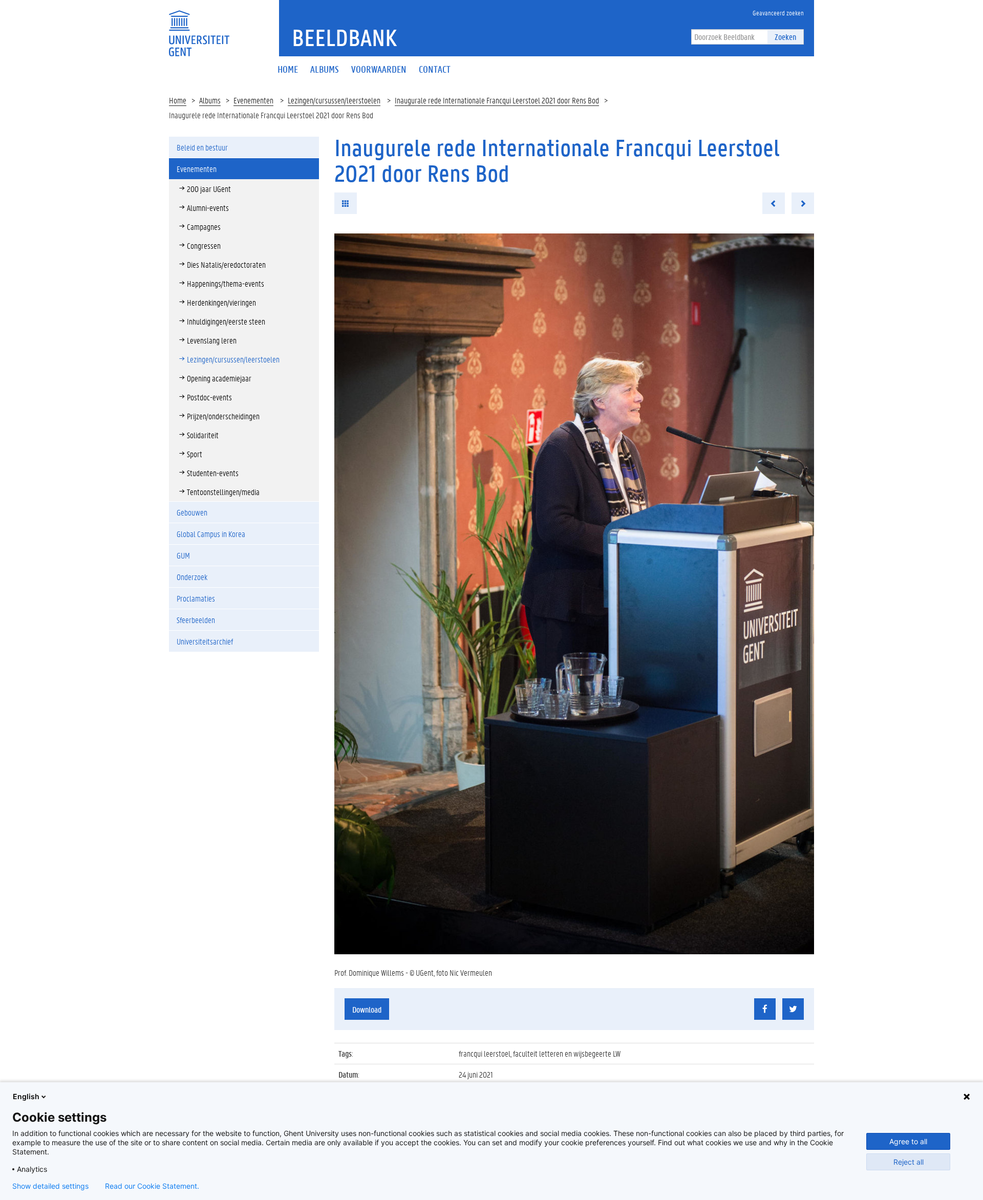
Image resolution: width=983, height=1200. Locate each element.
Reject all (908, 1162)
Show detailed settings (50, 1186)
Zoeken (785, 36)
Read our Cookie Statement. (152, 1186)
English (26, 1096)
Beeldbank (344, 37)
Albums (210, 100)
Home (177, 100)
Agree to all (908, 1141)
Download (366, 1009)
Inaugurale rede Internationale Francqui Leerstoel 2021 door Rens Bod (497, 100)
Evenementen (253, 100)
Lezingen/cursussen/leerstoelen (334, 100)
